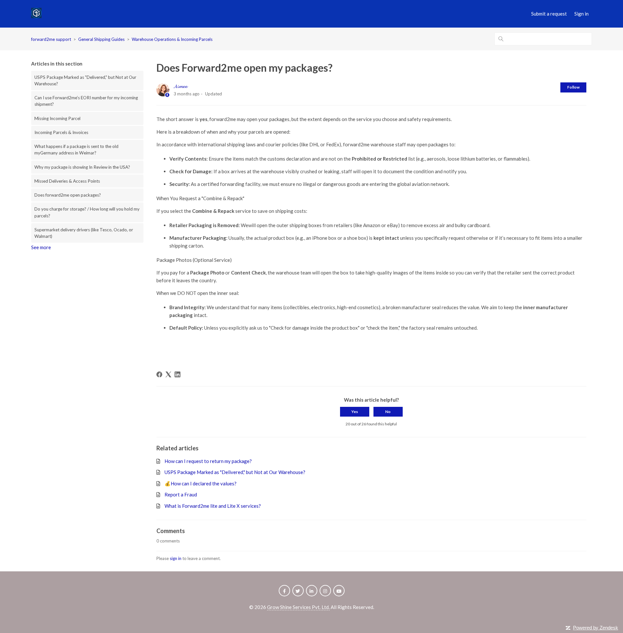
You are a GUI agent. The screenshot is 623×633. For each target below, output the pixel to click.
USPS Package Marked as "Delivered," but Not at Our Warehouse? (85, 80)
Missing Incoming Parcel (57, 118)
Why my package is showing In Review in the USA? (82, 167)
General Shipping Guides (101, 39)
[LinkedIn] (177, 374)
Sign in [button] (581, 14)
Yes (354, 411)
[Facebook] (159, 374)
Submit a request (549, 14)
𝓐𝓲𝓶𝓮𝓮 (180, 86)
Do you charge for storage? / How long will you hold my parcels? (87, 212)
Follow (573, 87)
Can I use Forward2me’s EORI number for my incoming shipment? (86, 101)
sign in (175, 558)
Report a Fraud (181, 494)
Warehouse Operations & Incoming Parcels (172, 39)
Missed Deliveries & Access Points (67, 181)
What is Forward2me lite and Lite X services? (213, 506)
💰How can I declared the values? (201, 483)
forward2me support (51, 39)
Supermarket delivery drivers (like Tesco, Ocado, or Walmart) (83, 233)
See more (41, 247)
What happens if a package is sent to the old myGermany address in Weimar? (76, 149)
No (388, 411)
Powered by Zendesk (595, 627)
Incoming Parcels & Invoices (61, 132)
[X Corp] (168, 374)
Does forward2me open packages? (67, 195)
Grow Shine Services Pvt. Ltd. (298, 607)
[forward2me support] (36, 14)
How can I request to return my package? (208, 461)
